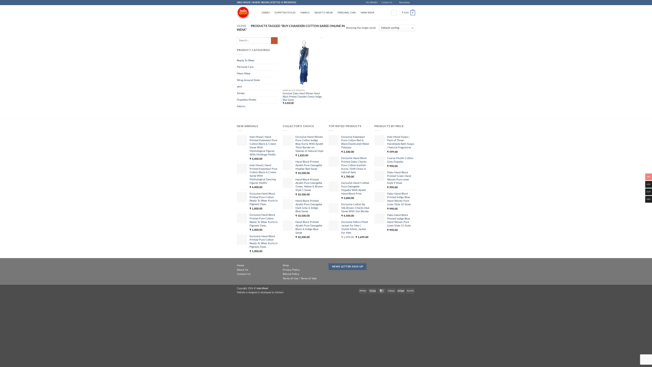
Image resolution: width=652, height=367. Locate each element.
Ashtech (279, 292)
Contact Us (386, 3)
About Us (242, 269)
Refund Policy (291, 274)
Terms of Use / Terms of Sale (299, 278)
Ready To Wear (324, 13)
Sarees (266, 13)
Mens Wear (367, 13)
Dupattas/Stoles (285, 13)
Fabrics (305, 13)
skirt (239, 86)
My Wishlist (372, 3)
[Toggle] (276, 60)
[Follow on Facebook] (413, 2)
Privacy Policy (291, 269)
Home (241, 26)
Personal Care (347, 13)
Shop (286, 265)
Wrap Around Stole (248, 80)
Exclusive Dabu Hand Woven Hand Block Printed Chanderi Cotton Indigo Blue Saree (302, 96)
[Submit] (274, 40)
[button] (403, 2)
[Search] (258, 13)
